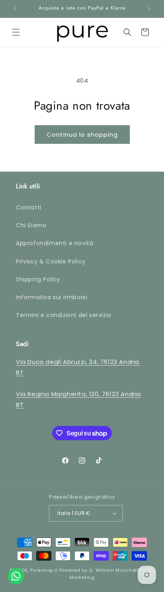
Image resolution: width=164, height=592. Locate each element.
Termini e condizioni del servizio (63, 315)
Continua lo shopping (82, 134)
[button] (16, 32)
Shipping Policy (38, 279)
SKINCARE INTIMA (32, 179)
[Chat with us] (16, 576)
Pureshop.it (44, 570)
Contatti (28, 207)
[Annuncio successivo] (149, 8)
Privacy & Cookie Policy (51, 261)
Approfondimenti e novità (54, 243)
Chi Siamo (31, 225)
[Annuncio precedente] (14, 8)
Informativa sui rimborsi (51, 297)
